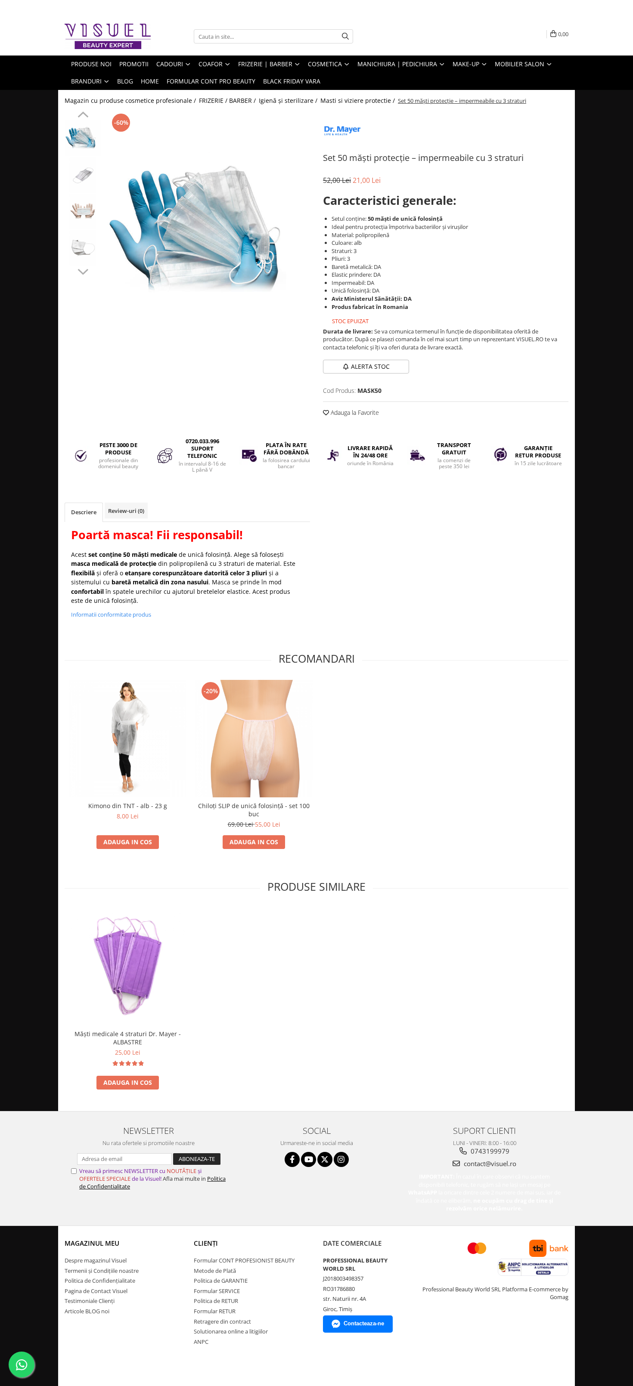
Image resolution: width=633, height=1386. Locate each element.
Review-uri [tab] (126, 511)
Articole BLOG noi (87, 1311)
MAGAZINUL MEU (92, 1243)
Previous (83, 115)
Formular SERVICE (217, 1291)
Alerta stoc (370, 366)
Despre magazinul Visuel (96, 1260)
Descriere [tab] (83, 512)
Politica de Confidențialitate (100, 1280)
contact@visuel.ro (489, 1163)
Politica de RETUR (216, 1301)
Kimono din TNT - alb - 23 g (127, 806)
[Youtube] (308, 1159)
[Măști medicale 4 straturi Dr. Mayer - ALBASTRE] (127, 966)
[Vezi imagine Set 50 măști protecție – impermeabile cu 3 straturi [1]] (83, 175)
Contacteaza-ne (364, 1323)
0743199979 (489, 1151)
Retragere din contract (222, 1321)
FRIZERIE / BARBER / (228, 100)
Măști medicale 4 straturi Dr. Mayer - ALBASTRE (127, 1038)
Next (83, 270)
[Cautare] (345, 36)
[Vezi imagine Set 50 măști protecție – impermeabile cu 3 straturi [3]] (83, 248)
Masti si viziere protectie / (358, 100)
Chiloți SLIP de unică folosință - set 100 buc (254, 810)
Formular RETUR (215, 1311)
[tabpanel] (208, 232)
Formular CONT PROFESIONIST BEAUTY (244, 1260)
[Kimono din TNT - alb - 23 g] (127, 738)
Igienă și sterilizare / (289, 100)
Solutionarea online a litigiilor (231, 1331)
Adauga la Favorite (354, 412)
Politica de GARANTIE (221, 1280)
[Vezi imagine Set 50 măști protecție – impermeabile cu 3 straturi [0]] (83, 138)
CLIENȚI (206, 1243)
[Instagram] (341, 1159)
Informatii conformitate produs (111, 614)
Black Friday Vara (291, 81)
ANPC (201, 1342)
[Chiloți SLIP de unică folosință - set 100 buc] (254, 738)
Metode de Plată (215, 1271)
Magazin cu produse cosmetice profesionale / (131, 100)
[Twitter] (324, 1159)
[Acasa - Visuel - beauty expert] (108, 36)
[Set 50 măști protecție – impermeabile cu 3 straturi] (208, 232)
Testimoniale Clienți (90, 1301)
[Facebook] (292, 1159)
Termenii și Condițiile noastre (102, 1271)
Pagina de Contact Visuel (96, 1291)
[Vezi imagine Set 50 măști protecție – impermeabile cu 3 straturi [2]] (83, 211)
